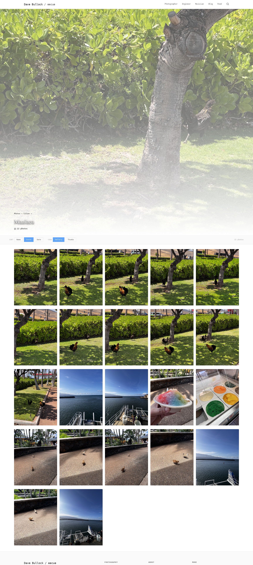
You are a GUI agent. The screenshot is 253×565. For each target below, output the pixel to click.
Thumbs (71, 240)
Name (19, 240)
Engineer (186, 4)
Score (28, 240)
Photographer (171, 4)
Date (39, 240)
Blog (210, 4)
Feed (219, 4)
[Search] (227, 4)
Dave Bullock (39, 4)
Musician (199, 4)
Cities (27, 214)
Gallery (58, 240)
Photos (17, 214)
